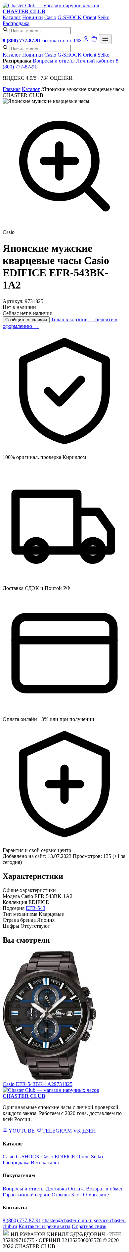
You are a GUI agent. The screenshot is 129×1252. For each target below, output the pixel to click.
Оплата (76, 1188)
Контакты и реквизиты (44, 1226)
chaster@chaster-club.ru (67, 1220)
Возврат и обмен (105, 1188)
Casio (50, 17)
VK (77, 1131)
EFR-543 (35, 908)
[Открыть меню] (105, 39)
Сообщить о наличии (26, 319)
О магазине (96, 1194)
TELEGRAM (57, 1131)
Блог (76, 1194)
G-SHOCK (70, 17)
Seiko (103, 17)
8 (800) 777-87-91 (22, 1220)
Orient (89, 17)
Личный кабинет (95, 61)
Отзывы (61, 1194)
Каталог (12, 17)
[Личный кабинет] (86, 40)
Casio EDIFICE (58, 1156)
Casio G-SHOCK (21, 1156)
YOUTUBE (22, 1131)
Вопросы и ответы (54, 61)
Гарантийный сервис (26, 1194)
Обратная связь (89, 1226)
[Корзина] (95, 40)
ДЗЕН (89, 1131)
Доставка (56, 1188)
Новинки (32, 17)
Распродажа (16, 23)
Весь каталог (45, 1162)
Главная (12, 89)
